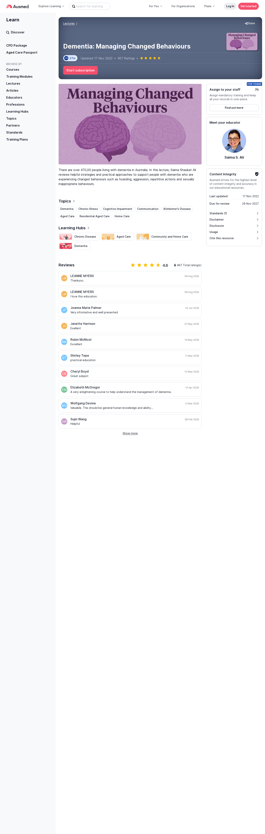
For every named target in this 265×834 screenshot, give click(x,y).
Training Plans (17, 139)
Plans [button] (207, 6)
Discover (18, 32)
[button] (249, 23)
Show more (130, 433)
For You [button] (154, 6)
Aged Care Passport (21, 52)
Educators (14, 97)
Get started (248, 6)
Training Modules (19, 76)
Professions (15, 104)
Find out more (234, 107)
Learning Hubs (17, 111)
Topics (11, 118)
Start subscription (80, 70)
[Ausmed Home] (17, 6)
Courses (12, 69)
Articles (12, 90)
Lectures (13, 83)
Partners (13, 125)
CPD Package (16, 45)
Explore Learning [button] (50, 6)
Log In (230, 6)
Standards (14, 132)
